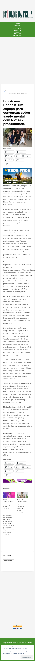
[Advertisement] (17, 60)
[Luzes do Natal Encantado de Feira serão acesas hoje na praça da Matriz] (10, 525)
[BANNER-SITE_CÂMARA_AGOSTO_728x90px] (17, 481)
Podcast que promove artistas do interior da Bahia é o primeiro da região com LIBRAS (22, 504)
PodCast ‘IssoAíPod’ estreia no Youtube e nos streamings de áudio (8, 503)
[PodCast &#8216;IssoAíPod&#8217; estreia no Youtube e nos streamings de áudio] (9, 495)
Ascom (11, 92)
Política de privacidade (18, 653)
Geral (17, 95)
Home (21, 95)
